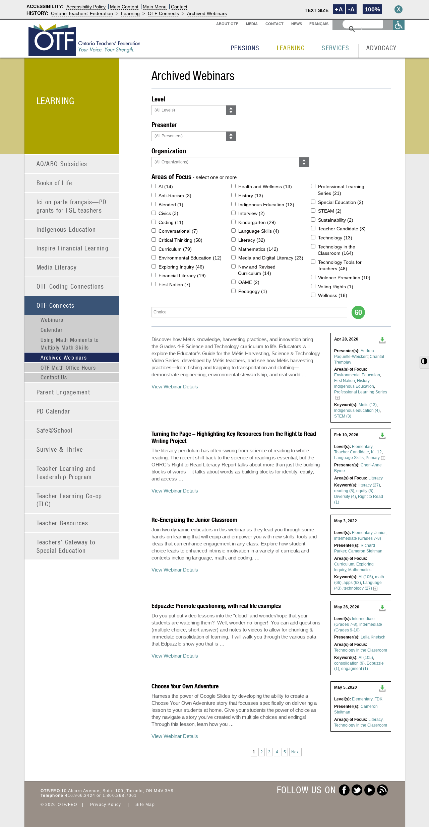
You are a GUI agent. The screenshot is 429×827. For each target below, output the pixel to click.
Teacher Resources (62, 523)
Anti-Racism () (175, 195)
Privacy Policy (105, 804)
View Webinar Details (174, 386)
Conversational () (178, 231)
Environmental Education (357, 375)
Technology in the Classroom (360, 650)
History (363, 380)
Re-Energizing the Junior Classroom (194, 520)
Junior (379, 532)
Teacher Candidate (351, 452)
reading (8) (344, 490)
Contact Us (54, 377)
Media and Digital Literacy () (270, 257)
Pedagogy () (252, 291)
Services (335, 48)
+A (339, 9)
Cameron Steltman (365, 551)
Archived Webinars (207, 13)
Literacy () (251, 240)
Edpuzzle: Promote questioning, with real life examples (216, 606)
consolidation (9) (349, 663)
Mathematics (359, 570)
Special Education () (340, 202)
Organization (168, 151)
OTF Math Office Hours (68, 367)
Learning (130, 13)
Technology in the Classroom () (336, 250)
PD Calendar (54, 411)
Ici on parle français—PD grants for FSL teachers (72, 206)
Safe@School (55, 430)
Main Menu (155, 6)
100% (372, 9)
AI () (166, 186)
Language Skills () (258, 231)
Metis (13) (368, 404)
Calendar (52, 329)
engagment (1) (354, 668)
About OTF (227, 24)
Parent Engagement (63, 392)
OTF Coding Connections (70, 286)
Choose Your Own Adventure (185, 686)
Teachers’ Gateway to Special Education (66, 546)
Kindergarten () (257, 222)
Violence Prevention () (344, 277)
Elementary (362, 446)
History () (250, 195)
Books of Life (54, 182)
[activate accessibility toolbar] (399, 25)
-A (351, 9)
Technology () (335, 237)
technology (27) (358, 588)
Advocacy (381, 48)
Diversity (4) (345, 496)
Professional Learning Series (360, 392)
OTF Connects (163, 13)
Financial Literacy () (182, 275)
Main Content (124, 6)
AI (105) (366, 577)
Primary (373, 457)
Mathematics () (258, 249)
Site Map (145, 804)
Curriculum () (175, 249)
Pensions (245, 48)
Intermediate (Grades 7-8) (357, 538)
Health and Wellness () (265, 186)
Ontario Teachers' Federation (82, 13)
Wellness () (332, 295)
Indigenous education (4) (357, 410)
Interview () (251, 213)
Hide (398, 9)
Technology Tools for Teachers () (340, 265)
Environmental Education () (190, 257)
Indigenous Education (66, 229)
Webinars (52, 319)
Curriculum (344, 564)
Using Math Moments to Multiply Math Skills (70, 343)
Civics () (168, 213)
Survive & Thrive (60, 449)
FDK (378, 699)
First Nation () (174, 284)
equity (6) (364, 490)
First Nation (344, 380)
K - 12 (376, 452)
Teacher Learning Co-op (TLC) (69, 500)
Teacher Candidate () (342, 228)
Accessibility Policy (86, 6)
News (296, 24)
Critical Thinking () (180, 240)
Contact (179, 6)
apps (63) (352, 582)
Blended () (171, 204)
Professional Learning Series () (341, 190)
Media (252, 24)
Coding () (171, 222)
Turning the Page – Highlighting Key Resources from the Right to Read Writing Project (233, 437)
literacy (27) (369, 485)
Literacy (375, 478)
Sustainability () (335, 220)
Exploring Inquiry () (181, 267)
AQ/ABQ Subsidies (62, 163)
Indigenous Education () (266, 204)
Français (318, 24)
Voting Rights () (335, 286)
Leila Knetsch (373, 637)
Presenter (164, 125)
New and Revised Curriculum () (256, 270)
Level (158, 99)
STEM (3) (342, 416)
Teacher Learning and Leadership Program (66, 472)
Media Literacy (57, 267)
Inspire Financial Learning (73, 248)
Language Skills (349, 457)
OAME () (248, 282)
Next (295, 752)
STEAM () (330, 211)
